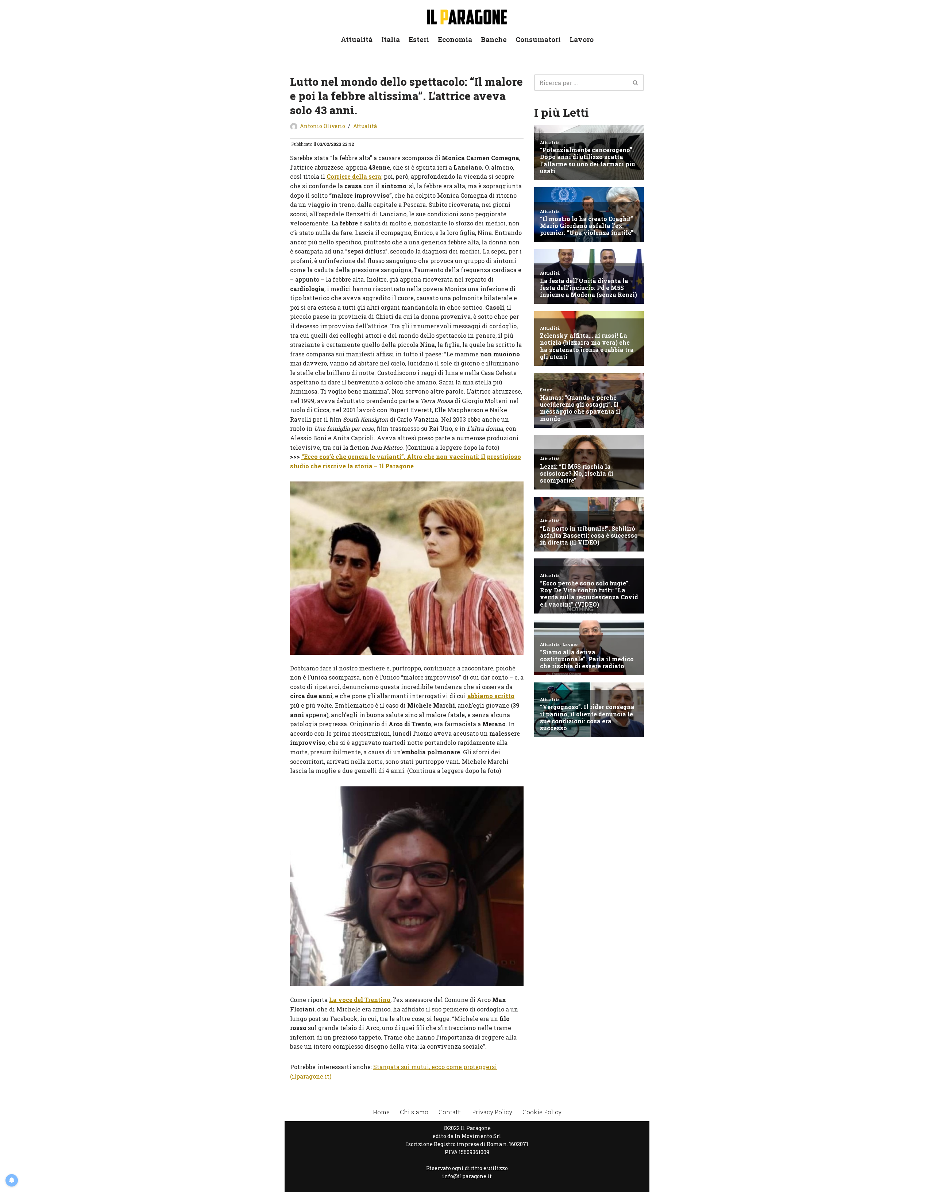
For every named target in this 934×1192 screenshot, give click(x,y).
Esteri (419, 39)
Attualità (357, 39)
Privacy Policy (492, 1112)
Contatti (450, 1112)
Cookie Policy (541, 1112)
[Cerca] (636, 82)
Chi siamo (414, 1112)
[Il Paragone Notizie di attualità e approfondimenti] (467, 15)
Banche (494, 39)
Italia (390, 39)
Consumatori (538, 39)
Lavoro (582, 39)
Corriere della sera (354, 176)
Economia (455, 39)
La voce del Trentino (359, 999)
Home (381, 1112)
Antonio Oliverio (322, 126)
